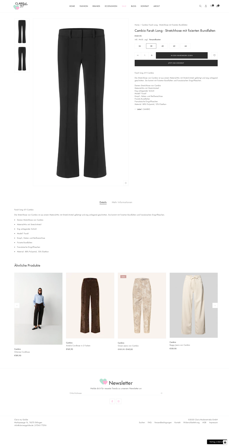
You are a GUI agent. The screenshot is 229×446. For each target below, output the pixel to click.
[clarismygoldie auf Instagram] (118, 401)
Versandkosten (155, 39)
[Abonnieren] (160, 393)
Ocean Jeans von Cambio (128, 345)
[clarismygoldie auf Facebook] (112, 401)
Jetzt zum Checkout (176, 63)
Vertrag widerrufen (217, 441)
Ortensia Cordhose (22, 352)
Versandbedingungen (163, 422)
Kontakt (177, 422)
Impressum (213, 422)
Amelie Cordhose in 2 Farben (78, 345)
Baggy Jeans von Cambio (180, 345)
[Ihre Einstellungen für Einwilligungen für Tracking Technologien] (225, 442)
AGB (204, 422)
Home (137, 24)
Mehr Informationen (122, 202)
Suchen (142, 422)
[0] (211, 6)
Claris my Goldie (21, 419)
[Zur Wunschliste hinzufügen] (214, 55)
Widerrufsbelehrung (191, 422)
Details (103, 202)
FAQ (149, 422)
